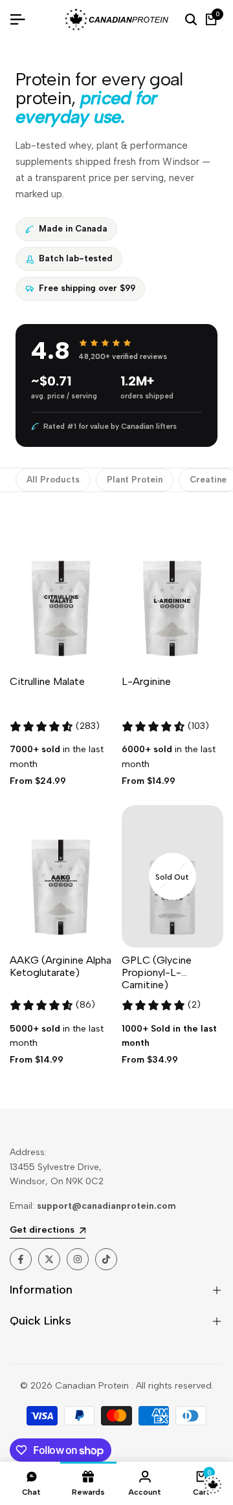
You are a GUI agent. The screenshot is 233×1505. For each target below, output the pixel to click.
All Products (53, 479)
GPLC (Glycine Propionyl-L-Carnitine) (157, 972)
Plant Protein (134, 479)
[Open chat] (213, 1485)
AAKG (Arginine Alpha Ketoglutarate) (60, 966)
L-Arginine (146, 681)
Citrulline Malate (47, 681)
